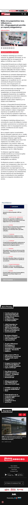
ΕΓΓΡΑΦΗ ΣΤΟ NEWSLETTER (13, 483)
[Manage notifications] (3, 502)
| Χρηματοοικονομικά (14, 264)
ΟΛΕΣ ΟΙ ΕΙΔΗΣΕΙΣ (8, 280)
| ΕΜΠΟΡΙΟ (11, 248)
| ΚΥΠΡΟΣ (11, 210)
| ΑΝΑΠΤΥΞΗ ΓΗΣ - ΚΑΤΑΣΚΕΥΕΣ (16, 217)
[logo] (13, 11)
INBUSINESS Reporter (6, 52)
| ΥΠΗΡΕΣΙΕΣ (11, 234)
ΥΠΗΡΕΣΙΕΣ (15, 52)
